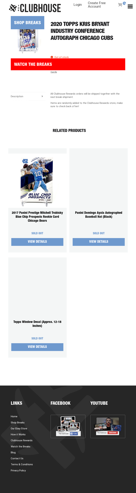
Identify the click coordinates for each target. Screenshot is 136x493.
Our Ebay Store (19, 428)
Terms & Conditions (22, 464)
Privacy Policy (18, 470)
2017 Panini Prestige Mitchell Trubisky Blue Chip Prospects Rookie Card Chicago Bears (37, 217)
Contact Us (17, 458)
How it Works (25, 49)
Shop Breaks (27, 23)
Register (20, 102)
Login (77, 4)
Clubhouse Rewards (22, 440)
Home (14, 416)
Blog (16, 79)
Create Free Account (97, 4)
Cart (16, 90)
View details (37, 242)
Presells (20, 38)
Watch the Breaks (33, 65)
